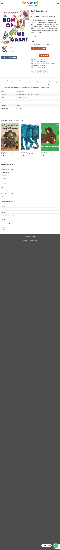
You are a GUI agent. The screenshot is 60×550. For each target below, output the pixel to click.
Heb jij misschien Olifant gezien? (8, 153)
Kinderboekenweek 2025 (8, 169)
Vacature (3, 206)
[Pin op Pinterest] (44, 71)
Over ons (3, 212)
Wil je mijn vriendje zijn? (27, 153)
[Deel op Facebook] (35, 71)
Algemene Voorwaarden (30, 236)
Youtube (3, 229)
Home (2, 9)
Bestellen (44, 55)
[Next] (26, 27)
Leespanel (4, 178)
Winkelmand (4, 197)
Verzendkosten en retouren (8, 215)
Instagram (4, 227)
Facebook (3, 225)
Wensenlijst (4, 191)
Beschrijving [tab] (35, 16)
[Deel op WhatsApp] (32, 71)
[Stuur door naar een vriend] (41, 71)
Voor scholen (4, 175)
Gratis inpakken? (39, 48)
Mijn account (4, 187)
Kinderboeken (9, 9)
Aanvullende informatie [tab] (48, 16)
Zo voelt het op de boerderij (47, 153)
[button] (2, 3)
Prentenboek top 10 (6, 172)
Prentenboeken (18, 9)
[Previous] (3, 27)
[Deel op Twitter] (38, 71)
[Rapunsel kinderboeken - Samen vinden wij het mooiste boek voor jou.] (30, 3)
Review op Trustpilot (6, 223)
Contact (3, 209)
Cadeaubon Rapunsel (7, 194)
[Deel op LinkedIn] (46, 71)
